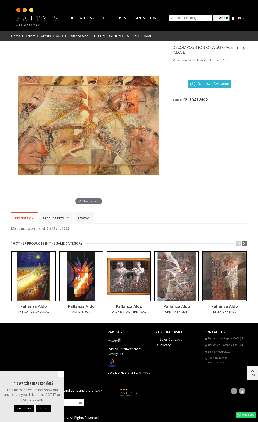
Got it (43, 408)
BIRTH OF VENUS (224, 311)
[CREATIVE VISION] (176, 276)
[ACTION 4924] (81, 276)
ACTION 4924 (81, 311)
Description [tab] (24, 218)
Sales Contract (171, 339)
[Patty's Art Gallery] (39, 18)
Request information (213, 83)
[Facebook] (234, 391)
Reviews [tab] (84, 218)
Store (105, 18)
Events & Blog (145, 18)
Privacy (165, 345)
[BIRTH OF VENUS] (224, 276)
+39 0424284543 (217, 358)
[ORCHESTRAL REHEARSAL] (129, 276)
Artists (86, 18)
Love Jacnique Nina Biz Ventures (129, 372)
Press (123, 18)
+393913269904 (217, 362)
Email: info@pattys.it (219, 351)
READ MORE (24, 408)
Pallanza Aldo (33, 306)
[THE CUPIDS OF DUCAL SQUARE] (33, 276)
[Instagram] (242, 391)
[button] (238, 243)
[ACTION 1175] (237, 48)
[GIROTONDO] (244, 48)
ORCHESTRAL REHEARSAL (129, 311)
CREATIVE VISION (176, 311)
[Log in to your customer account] (233, 18)
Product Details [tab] (56, 218)
